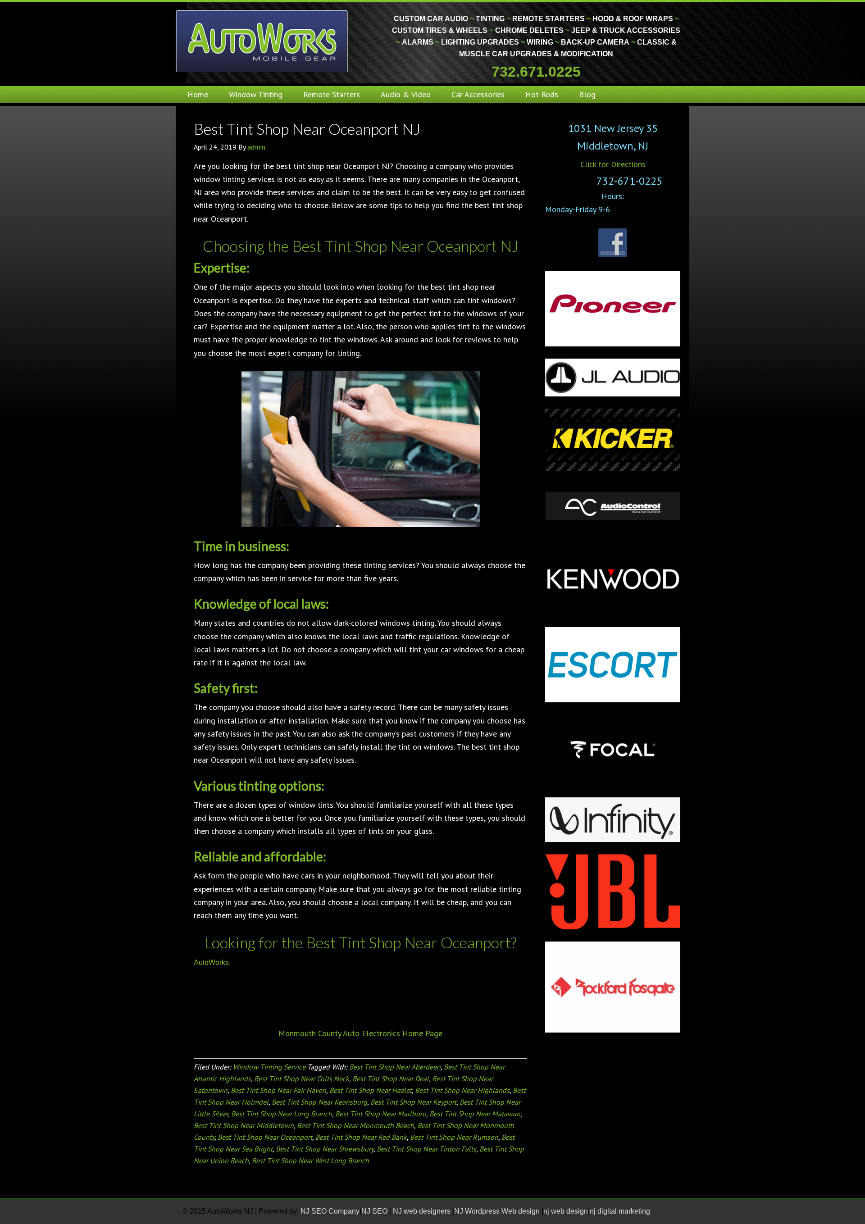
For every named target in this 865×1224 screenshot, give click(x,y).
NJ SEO (375, 1211)
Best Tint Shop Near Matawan (474, 1113)
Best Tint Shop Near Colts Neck (301, 1078)
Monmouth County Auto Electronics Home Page (360, 1033)
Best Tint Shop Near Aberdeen (395, 1066)
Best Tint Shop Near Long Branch (281, 1113)
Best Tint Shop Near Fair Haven (278, 1090)
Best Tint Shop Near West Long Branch (310, 1160)
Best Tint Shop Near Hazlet (370, 1090)
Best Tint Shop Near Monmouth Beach (355, 1125)
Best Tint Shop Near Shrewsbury (324, 1148)
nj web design (565, 1211)
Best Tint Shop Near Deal (390, 1078)
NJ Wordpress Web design (498, 1211)
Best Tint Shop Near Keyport (413, 1101)
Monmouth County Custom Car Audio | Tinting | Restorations (262, 40)
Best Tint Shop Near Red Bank (361, 1137)
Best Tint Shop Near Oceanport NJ (307, 128)
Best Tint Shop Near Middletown (244, 1125)
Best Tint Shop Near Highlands (462, 1090)
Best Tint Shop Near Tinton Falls (426, 1148)
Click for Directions (613, 164)
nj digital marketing (620, 1211)
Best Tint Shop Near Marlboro (380, 1113)
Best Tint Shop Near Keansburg (319, 1101)
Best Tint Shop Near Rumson (454, 1137)
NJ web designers (422, 1211)
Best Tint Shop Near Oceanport (265, 1137)
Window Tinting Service (269, 1066)
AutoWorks (211, 962)
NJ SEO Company (330, 1211)
